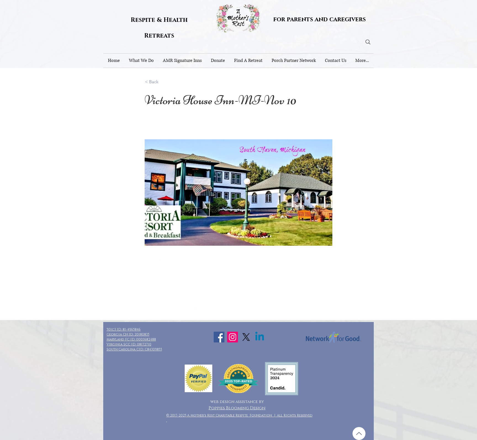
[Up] (359, 433)
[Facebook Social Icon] (219, 337)
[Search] (368, 42)
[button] (141, 61)
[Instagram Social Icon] (232, 337)
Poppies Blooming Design (237, 408)
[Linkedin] (259, 337)
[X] (246, 337)
